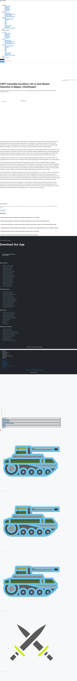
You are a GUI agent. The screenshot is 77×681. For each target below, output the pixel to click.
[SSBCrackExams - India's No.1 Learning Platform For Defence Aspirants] (3, 2)
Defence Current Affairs (10, 28)
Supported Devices (5, 352)
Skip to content (3, 0)
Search (2, 59)
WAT (6, 23)
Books (3, 12)
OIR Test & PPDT (8, 15)
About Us (4, 350)
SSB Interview (8, 6)
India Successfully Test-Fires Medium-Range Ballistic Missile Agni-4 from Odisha (20, 217)
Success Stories (5, 30)
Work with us (4, 351)
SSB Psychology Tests (10, 14)
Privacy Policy (4, 354)
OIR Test (7, 20)
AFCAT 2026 (7, 9)
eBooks (4, 17)
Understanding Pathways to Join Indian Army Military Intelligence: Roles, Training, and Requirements (25, 221)
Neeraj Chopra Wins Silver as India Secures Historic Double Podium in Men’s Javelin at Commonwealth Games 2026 (28, 224)
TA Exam (7, 11)
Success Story (5, 410)
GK (5, 24)
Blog (3, 29)
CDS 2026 (7, 8)
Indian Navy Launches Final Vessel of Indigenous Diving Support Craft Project (19, 234)
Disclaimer (4, 366)
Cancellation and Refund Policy (7, 355)
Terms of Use (4, 353)
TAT (6, 21)
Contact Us (4, 358)
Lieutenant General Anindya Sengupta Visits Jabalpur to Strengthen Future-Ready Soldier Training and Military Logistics (29, 227)
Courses (4, 5)
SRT (6, 22)
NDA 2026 (7, 7)
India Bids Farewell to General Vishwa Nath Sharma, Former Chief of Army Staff (20, 231)
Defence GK (7, 26)
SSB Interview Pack (9, 18)
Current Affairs (8, 25)
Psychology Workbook (10, 16)
